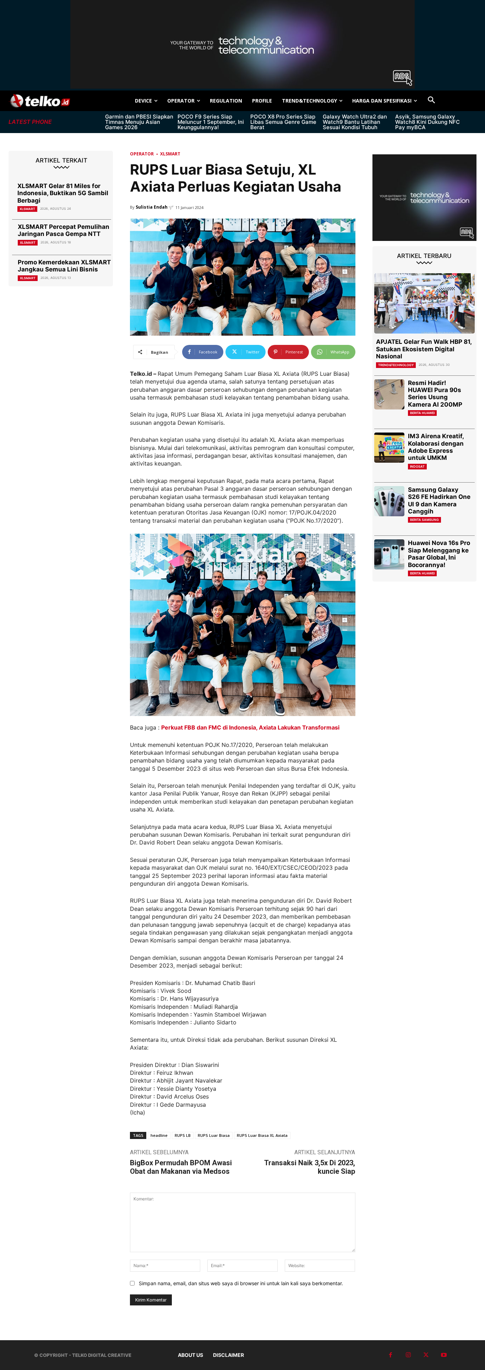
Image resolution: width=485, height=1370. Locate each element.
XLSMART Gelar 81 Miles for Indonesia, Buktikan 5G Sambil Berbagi (62, 193)
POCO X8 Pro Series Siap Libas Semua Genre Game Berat (283, 122)
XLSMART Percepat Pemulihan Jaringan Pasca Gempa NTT (63, 230)
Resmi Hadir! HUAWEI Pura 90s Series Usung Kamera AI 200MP (435, 393)
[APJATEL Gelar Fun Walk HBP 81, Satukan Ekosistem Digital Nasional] (424, 303)
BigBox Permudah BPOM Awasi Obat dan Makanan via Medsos (181, 1167)
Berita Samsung (424, 520)
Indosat (417, 466)
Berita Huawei (422, 413)
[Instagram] (408, 1355)
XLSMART (27, 209)
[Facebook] (390, 1355)
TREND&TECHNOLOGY (396, 365)
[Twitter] (426, 1355)
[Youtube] (444, 1355)
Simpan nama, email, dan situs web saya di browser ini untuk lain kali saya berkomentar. (241, 1283)
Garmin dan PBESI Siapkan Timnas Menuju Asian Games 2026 (139, 122)
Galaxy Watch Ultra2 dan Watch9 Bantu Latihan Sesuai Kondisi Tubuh (355, 122)
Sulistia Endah (152, 207)
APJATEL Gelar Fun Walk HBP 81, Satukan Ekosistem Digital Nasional (424, 349)
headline (159, 1135)
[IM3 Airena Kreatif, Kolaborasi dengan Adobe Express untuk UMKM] (389, 448)
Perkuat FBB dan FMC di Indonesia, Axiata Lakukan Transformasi (250, 727)
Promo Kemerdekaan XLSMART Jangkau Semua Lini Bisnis (64, 266)
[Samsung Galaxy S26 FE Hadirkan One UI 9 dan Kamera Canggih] (389, 501)
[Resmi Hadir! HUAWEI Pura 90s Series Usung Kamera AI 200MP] (389, 394)
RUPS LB (183, 1135)
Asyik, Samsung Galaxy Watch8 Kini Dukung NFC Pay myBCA (427, 122)
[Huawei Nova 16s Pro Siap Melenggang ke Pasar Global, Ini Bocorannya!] (389, 554)
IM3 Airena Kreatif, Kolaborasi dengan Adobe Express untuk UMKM (436, 447)
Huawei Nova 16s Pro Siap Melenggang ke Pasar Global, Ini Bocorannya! (439, 553)
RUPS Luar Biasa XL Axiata (262, 1135)
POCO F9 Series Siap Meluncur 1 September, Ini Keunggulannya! (211, 122)
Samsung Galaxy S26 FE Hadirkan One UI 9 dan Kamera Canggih (439, 500)
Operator (142, 154)
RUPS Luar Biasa (214, 1135)
